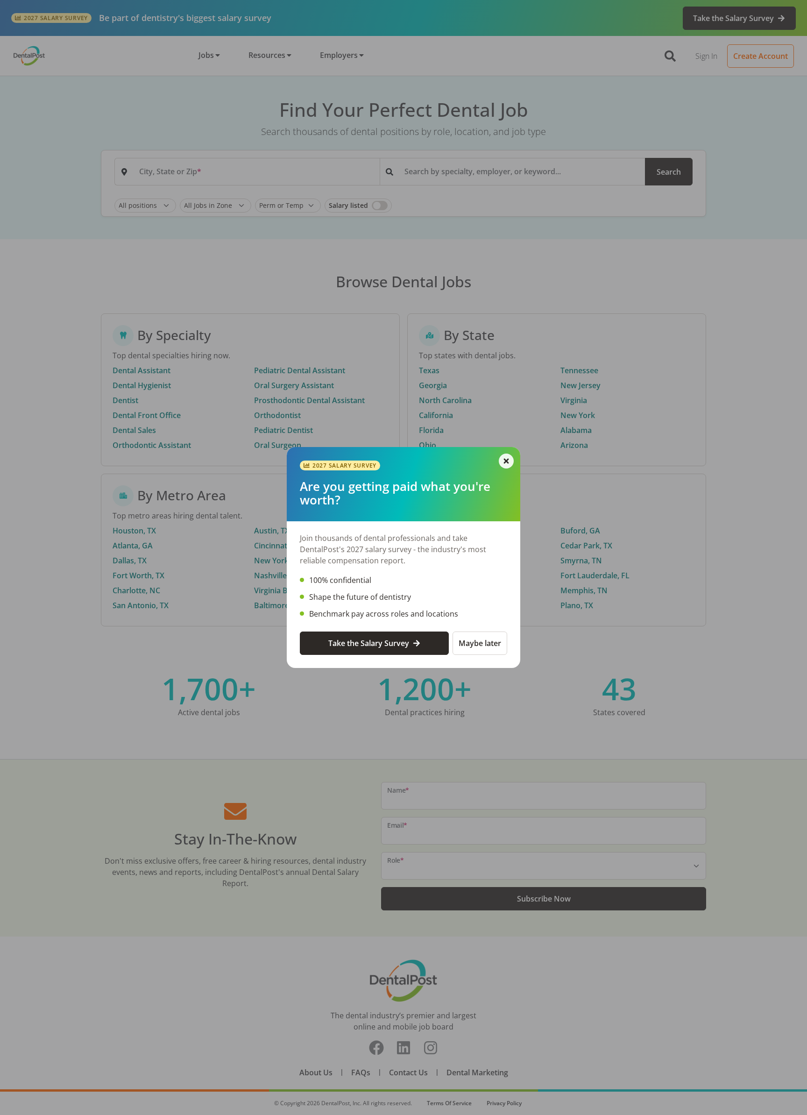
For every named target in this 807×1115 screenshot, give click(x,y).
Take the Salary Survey (368, 643)
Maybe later (480, 643)
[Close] (506, 461)
